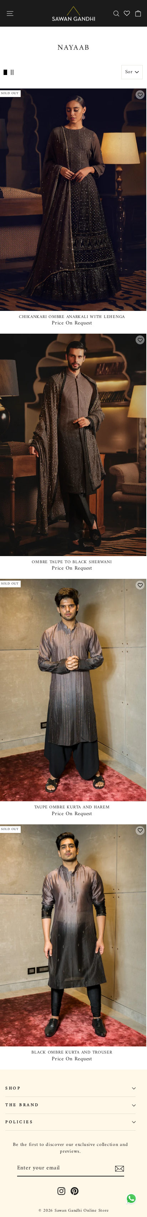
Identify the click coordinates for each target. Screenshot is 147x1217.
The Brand (22, 1105)
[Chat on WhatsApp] (130, 1198)
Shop (13, 1088)
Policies (19, 1122)
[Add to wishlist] (140, 94)
